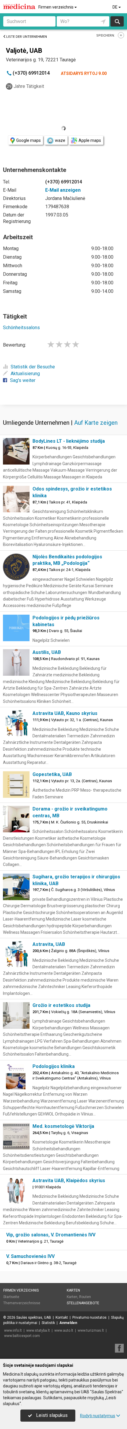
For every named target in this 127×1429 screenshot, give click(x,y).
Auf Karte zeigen (96, 422)
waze (60, 140)
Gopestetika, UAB (52, 774)
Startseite (11, 1297)
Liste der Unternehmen (26, 37)
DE (115, 7)
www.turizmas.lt (91, 1330)
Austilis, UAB (46, 652)
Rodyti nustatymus (97, 1415)
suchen (117, 21)
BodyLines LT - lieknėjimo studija (68, 441)
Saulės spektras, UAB (33, 1317)
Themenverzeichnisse (21, 1303)
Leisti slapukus (51, 1415)
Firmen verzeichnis (56, 7)
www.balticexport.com (22, 1336)
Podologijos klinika (53, 1066)
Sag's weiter (22, 380)
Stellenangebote (83, 1303)
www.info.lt (13, 1330)
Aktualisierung (25, 373)
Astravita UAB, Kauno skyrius (64, 713)
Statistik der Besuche (33, 367)
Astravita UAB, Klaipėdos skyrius (68, 1180)
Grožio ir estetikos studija (61, 1005)
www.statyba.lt (38, 1330)
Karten (73, 1290)
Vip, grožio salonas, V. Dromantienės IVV (50, 1235)
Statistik (48, 1323)
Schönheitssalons (21, 327)
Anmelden (68, 1323)
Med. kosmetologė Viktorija (63, 1126)
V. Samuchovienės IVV (30, 1256)
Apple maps (90, 140)
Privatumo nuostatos (89, 1317)
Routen (85, 1297)
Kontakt (62, 1317)
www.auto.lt (63, 1330)
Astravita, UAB (48, 944)
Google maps (28, 140)
